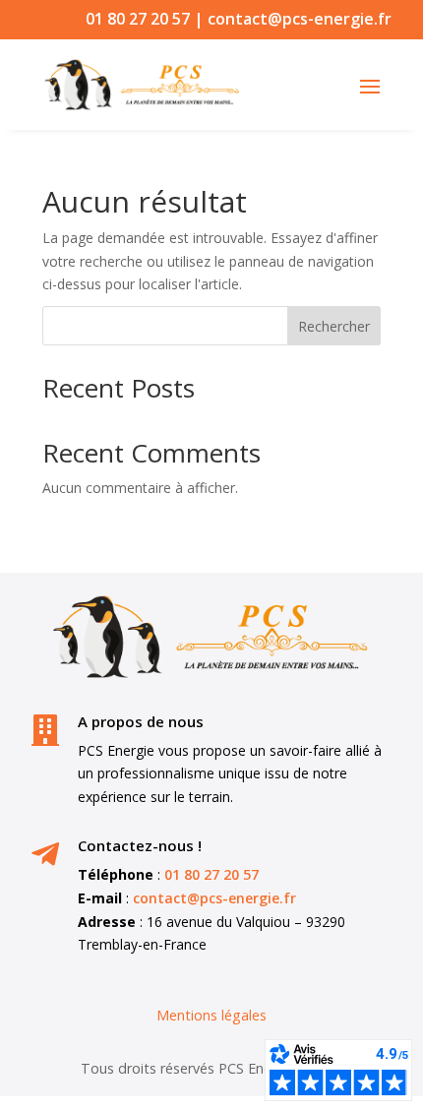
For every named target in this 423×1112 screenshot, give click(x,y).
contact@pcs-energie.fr (300, 19)
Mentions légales (211, 1015)
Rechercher (334, 326)
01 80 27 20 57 (138, 19)
